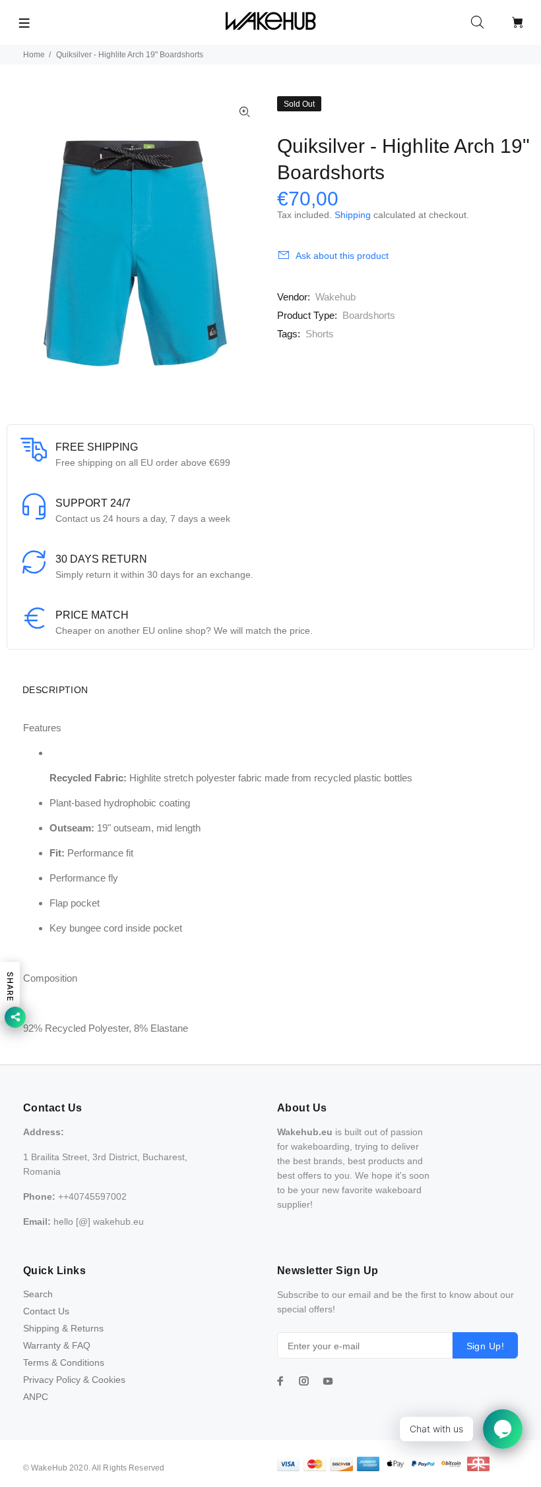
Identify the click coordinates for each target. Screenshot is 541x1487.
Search (38, 1294)
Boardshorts (368, 315)
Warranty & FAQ (56, 1345)
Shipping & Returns (63, 1328)
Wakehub (335, 296)
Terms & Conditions (63, 1362)
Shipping (352, 215)
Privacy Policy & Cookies (74, 1379)
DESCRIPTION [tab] (55, 690)
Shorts (319, 333)
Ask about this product (342, 255)
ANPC (35, 1396)
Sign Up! (485, 1346)
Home (34, 54)
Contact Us (46, 1311)
